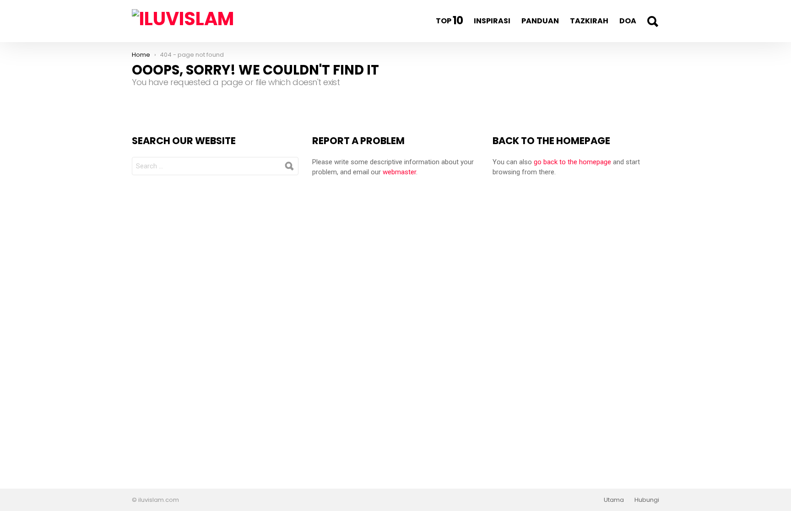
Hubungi (646, 500)
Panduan (540, 21)
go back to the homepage (572, 162)
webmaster (399, 172)
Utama (614, 500)
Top (449, 20)
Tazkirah (589, 21)
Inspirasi (492, 21)
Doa (627, 21)
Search (652, 21)
